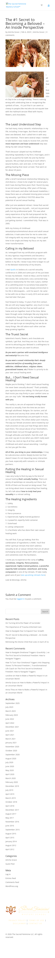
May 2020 (10, 770)
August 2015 (11, 833)
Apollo (13, 269)
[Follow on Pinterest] (30, 945)
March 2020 (11, 778)
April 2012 (10, 849)
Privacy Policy (17, 920)
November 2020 (12, 746)
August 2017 (11, 814)
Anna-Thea (10, 689)
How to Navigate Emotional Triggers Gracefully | (26, 652)
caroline (9, 675)
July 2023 (9, 707)
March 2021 (11, 739)
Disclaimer (19, 923)
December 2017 (12, 810)
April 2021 (10, 735)
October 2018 (11, 802)
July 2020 (9, 762)
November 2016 (12, 821)
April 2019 (10, 794)
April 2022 (10, 723)
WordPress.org (12, 886)
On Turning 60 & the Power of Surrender (23, 623)
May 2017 (10, 818)
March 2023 (11, 711)
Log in (8, 874)
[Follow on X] (35, 945)
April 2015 (10, 837)
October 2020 (11, 750)
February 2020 (12, 782)
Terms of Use (36, 920)
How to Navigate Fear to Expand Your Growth (25, 631)
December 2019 (12, 786)
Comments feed (12, 882)
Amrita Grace (13, 32)
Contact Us (35, 923)
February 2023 (12, 715)
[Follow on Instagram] (20, 945)
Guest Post (10, 864)
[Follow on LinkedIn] (25, 945)
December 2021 (12, 727)
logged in (21, 599)
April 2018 (10, 806)
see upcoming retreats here (33, 575)
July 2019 (9, 790)
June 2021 (10, 731)
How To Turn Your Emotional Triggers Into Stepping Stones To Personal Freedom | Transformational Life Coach (28, 665)
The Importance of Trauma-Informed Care (23, 627)
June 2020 (10, 766)
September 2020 (13, 754)
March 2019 (11, 798)
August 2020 (11, 758)
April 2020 (10, 774)
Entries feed (11, 878)
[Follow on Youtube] (40, 945)
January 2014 (11, 841)
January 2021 (11, 742)
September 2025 (13, 703)
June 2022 (10, 719)
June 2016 (10, 825)
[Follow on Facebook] (15, 945)
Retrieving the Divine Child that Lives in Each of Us (27, 642)
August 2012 (11, 845)
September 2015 (13, 829)
